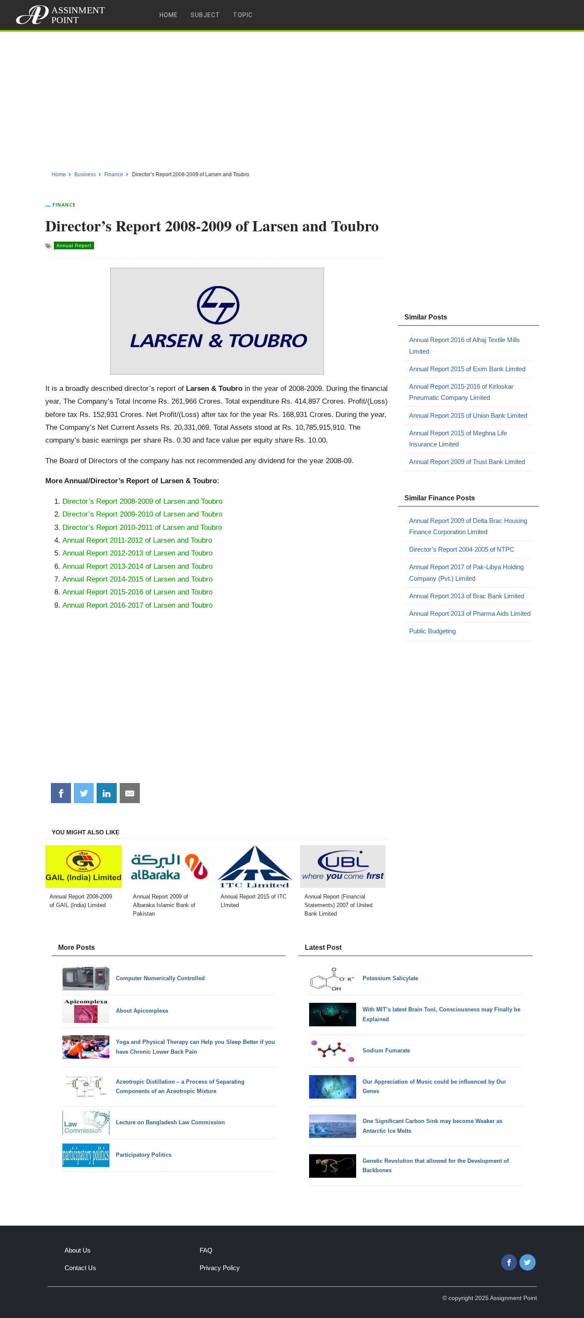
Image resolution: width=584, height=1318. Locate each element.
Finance (64, 204)
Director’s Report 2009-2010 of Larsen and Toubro (142, 514)
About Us (78, 1250)
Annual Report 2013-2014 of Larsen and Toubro (137, 566)
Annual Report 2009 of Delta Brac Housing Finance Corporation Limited (468, 526)
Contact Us (80, 1267)
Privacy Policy (220, 1267)
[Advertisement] (292, 97)
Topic (243, 15)
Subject (205, 15)
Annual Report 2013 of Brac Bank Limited (466, 596)
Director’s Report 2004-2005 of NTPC (461, 549)
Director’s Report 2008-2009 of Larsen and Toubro (142, 501)
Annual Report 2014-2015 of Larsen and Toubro (137, 579)
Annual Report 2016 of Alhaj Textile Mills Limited (464, 345)
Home (168, 15)
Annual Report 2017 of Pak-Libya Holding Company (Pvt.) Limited (466, 572)
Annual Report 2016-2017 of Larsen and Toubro (137, 605)
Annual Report (73, 245)
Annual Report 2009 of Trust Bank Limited (467, 461)
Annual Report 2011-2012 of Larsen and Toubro (137, 540)
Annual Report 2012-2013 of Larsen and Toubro (137, 553)
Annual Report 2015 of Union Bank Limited (468, 415)
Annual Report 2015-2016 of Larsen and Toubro (137, 592)
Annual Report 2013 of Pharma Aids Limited (470, 613)
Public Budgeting (432, 631)
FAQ (206, 1250)
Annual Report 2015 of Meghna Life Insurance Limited (458, 438)
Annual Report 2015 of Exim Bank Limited (467, 368)
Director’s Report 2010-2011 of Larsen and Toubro (142, 527)
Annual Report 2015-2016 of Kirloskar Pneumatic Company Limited (461, 392)
